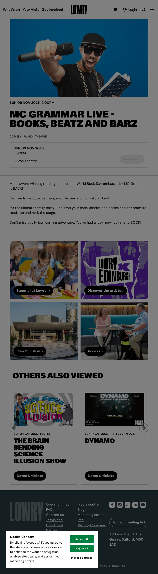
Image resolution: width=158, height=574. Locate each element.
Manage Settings (82, 557)
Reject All (82, 548)
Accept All (81, 539)
